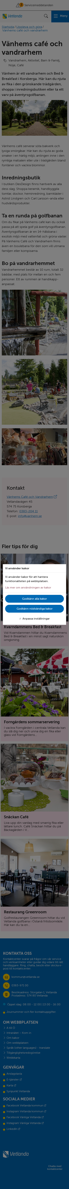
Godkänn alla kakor (34, 598)
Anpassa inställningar (36, 618)
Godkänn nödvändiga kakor (35, 608)
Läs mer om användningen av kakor (28, 587)
